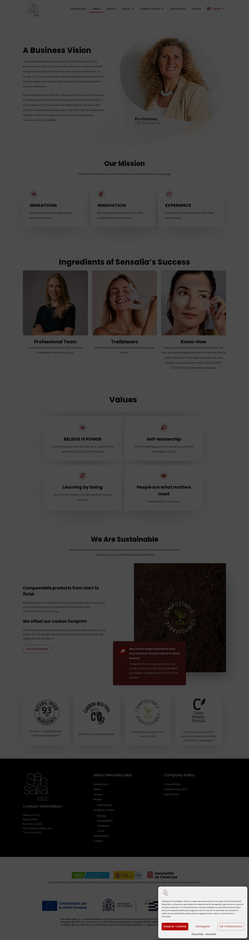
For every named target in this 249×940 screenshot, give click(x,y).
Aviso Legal (211, 934)
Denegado (203, 926)
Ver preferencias (230, 926)
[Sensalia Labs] (165, 892)
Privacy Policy (198, 934)
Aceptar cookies (174, 926)
